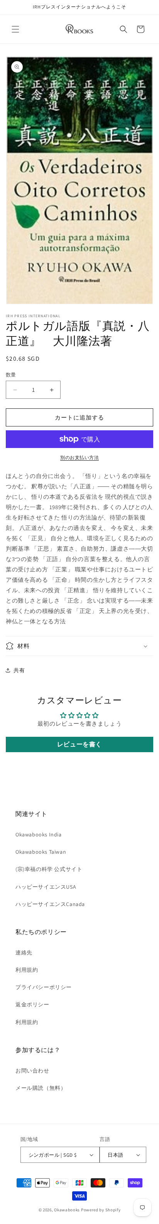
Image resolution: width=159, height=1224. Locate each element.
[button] (15, 29)
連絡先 (23, 952)
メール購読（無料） (40, 1087)
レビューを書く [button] (79, 744)
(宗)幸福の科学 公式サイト (48, 869)
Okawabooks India (38, 834)
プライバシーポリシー (43, 987)
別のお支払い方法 (79, 457)
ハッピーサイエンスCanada (50, 904)
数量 (11, 374)
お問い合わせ (32, 1070)
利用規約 (26, 969)
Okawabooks (67, 1209)
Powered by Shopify (101, 1209)
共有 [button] (19, 670)
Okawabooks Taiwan (40, 851)
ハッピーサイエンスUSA (45, 886)
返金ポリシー (32, 1004)
